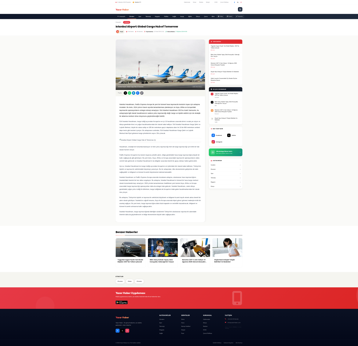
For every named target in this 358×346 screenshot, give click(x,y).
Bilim (213, 16)
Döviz (182, 319)
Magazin (157, 16)
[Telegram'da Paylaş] (133, 93)
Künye (194, 2)
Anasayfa (122, 16)
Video (221, 16)
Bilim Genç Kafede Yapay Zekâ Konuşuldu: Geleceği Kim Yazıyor (225, 55)
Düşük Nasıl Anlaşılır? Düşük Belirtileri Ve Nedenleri (225, 71)
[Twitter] (237, 2)
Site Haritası (239, 342)
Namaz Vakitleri (185, 326)
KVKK (216, 2)
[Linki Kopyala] (141, 93)
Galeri (230, 16)
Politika (166, 16)
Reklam (201, 2)
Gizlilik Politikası (217, 342)
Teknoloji (148, 16)
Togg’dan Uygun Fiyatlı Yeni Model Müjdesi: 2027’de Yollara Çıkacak (225, 47)
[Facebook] (234, 2)
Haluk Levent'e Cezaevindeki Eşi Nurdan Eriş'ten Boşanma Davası (224, 79)
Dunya (212, 186)
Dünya (198, 16)
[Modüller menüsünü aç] (240, 9)
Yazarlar (240, 16)
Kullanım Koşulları (228, 342)
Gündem (131, 16)
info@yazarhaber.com (234, 322)
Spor (140, 16)
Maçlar (183, 330)
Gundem (213, 165)
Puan (182, 333)
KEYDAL (235, 327)
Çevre (206, 16)
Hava (182, 323)
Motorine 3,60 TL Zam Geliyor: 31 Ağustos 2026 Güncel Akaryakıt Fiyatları (224, 64)
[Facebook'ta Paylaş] (137, 93)
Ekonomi (213, 169)
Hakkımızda (187, 2)
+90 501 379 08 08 (233, 319)
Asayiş (182, 16)
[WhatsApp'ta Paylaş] (129, 93)
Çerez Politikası (224, 2)
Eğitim (190, 16)
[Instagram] (241, 2)
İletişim (208, 2)
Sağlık (174, 16)
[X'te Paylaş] (125, 93)
